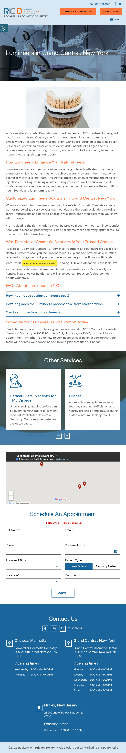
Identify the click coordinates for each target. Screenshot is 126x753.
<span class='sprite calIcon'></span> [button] (115, 551)
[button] (4, 28)
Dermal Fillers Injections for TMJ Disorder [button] (33, 398)
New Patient (79, 566)
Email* (69, 530)
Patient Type (73, 560)
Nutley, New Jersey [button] (60, 705)
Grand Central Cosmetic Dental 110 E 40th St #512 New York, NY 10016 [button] (95, 652)
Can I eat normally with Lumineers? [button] (33, 312)
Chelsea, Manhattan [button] (31, 640)
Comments (72, 575)
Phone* (11, 545)
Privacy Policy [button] (45, 748)
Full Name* (13, 530)
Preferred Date (75, 545)
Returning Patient (106, 566)
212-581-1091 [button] (102, 4)
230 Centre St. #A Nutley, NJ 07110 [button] (63, 714)
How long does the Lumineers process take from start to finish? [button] (55, 304)
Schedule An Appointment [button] (78, 11)
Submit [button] (63, 593)
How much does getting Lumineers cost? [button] (37, 295)
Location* (12, 575)
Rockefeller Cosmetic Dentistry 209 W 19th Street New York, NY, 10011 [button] (36, 652)
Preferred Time (16, 560)
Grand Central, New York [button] (94, 640)
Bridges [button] (75, 396)
